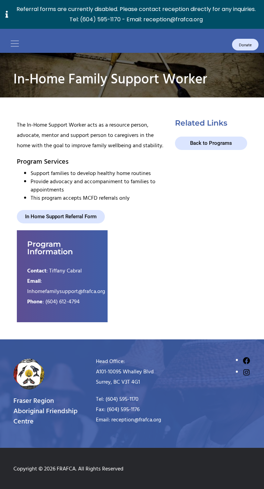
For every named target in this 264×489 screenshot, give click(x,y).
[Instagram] (246, 372)
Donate (245, 45)
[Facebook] (246, 360)
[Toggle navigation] (15, 43)
